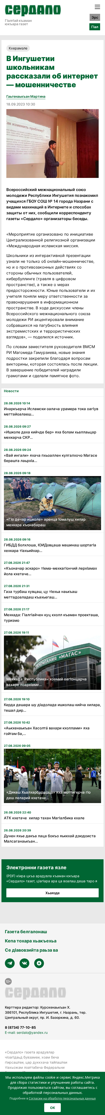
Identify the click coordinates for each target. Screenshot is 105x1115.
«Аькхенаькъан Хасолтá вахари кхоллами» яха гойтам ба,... (47, 731)
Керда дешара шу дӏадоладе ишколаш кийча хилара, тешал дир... (52, 707)
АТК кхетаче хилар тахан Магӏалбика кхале (44, 818)
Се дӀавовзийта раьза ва (31, 950)
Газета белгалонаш (26, 931)
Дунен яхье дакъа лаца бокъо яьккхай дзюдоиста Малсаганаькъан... (50, 839)
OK (52, 1107)
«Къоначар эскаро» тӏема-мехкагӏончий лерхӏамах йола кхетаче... (50, 571)
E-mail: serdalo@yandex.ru (26, 1032)
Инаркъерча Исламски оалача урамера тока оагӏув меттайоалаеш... (51, 411)
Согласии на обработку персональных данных (62, 1098)
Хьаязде (52, 893)
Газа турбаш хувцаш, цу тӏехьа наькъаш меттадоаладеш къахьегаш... (40, 594)
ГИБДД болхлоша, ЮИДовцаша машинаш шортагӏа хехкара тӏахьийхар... (50, 548)
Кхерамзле (18, 48)
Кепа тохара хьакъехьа (30, 940)
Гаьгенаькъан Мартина (25, 96)
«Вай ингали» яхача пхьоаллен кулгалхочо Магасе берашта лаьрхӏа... (50, 458)
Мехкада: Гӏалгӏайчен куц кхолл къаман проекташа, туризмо (51, 618)
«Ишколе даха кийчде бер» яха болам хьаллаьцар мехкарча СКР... (50, 435)
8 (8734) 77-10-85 (20, 1027)
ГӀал (94, 27)
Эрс (95, 17)
